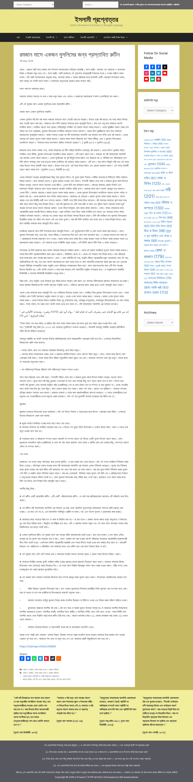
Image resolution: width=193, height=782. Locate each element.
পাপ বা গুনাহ (158, 213)
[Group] (158, 67)
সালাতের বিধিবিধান (159, 278)
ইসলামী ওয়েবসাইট (87, 37)
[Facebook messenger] (28, 658)
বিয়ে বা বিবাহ (154, 231)
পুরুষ (155, 218)
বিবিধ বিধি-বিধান (161, 226)
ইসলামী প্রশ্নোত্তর (96, 19)
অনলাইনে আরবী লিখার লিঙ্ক (114, 37)
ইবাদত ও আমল (162, 147)
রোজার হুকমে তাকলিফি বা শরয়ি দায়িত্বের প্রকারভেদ (41, 676)
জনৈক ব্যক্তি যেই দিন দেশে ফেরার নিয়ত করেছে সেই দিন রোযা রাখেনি (47, 679)
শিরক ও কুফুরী (158, 265)
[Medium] (152, 79)
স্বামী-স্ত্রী (160, 287)
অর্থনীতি (160, 139)
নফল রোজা (158, 190)
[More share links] (58, 658)
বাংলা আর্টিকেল (69, 37)
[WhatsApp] (34, 658)
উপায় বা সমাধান (150, 160)
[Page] (152, 67)
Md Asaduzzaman (129, 777)
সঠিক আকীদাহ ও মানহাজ (164, 270)
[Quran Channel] (146, 79)
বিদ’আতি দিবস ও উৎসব (152, 222)
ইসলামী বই (50, 37)
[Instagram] (146, 73)
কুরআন (156, 164)
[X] (164, 67)
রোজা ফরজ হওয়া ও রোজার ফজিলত (47, 669)
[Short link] (52, 658)
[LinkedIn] (152, 73)
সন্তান (149, 273)
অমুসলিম (148, 140)
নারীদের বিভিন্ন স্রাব (163, 197)
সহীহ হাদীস (162, 274)
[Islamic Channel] (164, 73)
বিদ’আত (166, 217)
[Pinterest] (158, 79)
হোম (18, 37)
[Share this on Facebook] (22, 658)
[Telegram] (40, 658)
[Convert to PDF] (46, 658)
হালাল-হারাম (156, 292)
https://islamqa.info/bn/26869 (38, 646)
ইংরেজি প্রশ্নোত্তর (33, 37)
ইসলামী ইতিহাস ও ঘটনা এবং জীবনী (158, 155)
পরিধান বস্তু (152, 202)
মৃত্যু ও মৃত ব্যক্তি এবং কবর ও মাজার (158, 236)
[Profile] (146, 67)
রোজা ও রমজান (28, 669)
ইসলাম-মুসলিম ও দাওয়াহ (158, 151)
